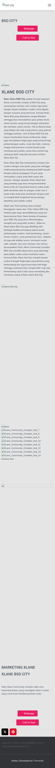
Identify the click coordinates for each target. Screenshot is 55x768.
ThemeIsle (38, 760)
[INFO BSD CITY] (9, 5)
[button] (27, 462)
